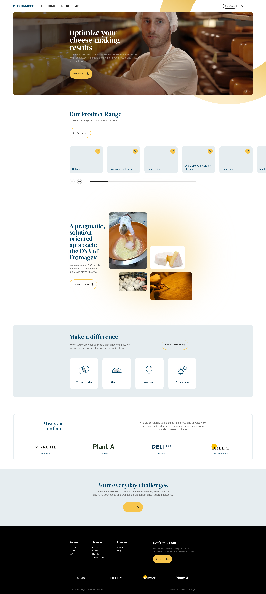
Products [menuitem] (51, 6)
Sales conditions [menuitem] (177, 589)
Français (217, 6)
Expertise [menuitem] (65, 6)
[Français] (217, 6)
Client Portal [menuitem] (121, 547)
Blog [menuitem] (119, 551)
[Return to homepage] (23, 6)
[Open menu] (42, 6)
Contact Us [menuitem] (97, 542)
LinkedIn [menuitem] (95, 554)
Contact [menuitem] (95, 551)
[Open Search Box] (242, 6)
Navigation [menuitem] (74, 542)
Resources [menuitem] (122, 542)
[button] (79, 181)
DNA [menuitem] (77, 6)
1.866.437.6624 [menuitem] (98, 557)
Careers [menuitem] (95, 547)
